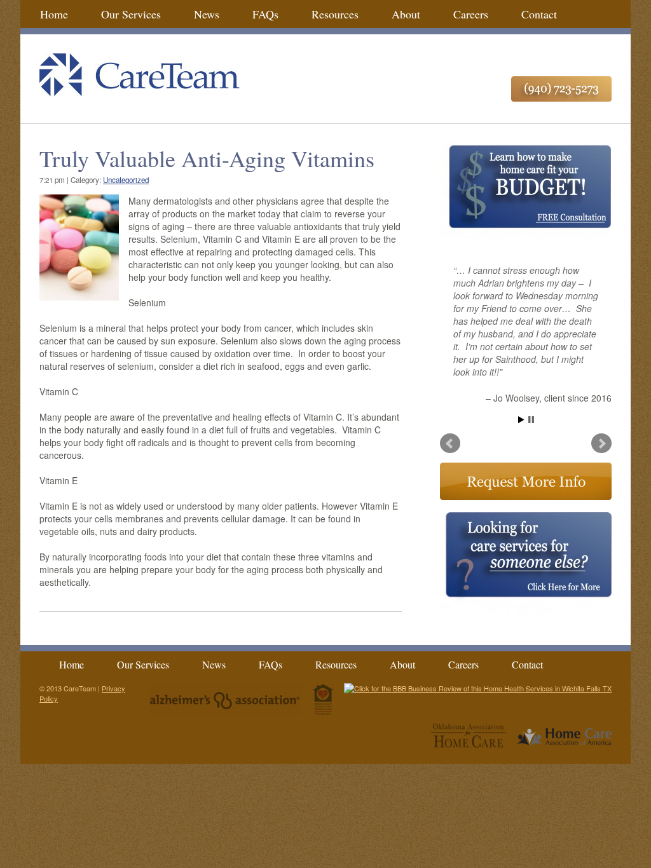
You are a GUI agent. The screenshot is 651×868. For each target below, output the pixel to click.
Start (521, 419)
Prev (450, 443)
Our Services (131, 14)
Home (54, 14)
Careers (470, 14)
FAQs (265, 14)
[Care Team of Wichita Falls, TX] (325, 75)
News (206, 14)
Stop (531, 419)
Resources (335, 14)
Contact (539, 14)
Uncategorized (126, 180)
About (406, 14)
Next (601, 443)
